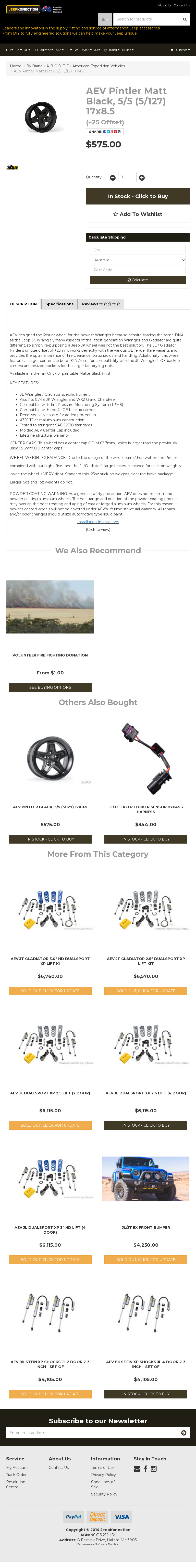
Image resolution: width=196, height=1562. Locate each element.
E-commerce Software (92, 1544)
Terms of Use (103, 1467)
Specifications (59, 304)
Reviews (90, 304)
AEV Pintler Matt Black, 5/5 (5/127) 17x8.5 (49, 71)
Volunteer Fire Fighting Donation (50, 655)
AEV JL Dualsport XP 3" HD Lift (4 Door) (50, 1229)
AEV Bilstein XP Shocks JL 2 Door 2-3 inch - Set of (50, 1364)
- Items (181, 50)
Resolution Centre (15, 1484)
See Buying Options (50, 687)
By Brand (110, 50)
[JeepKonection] (34, 9)
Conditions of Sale (103, 1484)
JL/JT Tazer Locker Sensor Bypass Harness (146, 809)
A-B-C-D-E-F (57, 66)
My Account (17, 1467)
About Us (165, 5)
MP (59, 50)
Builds (127, 50)
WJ (77, 50)
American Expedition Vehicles (98, 66)
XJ (96, 50)
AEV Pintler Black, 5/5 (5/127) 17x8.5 (50, 807)
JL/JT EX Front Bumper (146, 1227)
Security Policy (104, 1494)
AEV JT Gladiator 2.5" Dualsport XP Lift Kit (146, 961)
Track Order (16, 1474)
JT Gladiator (42, 50)
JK (18, 50)
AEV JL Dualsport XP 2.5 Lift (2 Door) (50, 1093)
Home (15, 66)
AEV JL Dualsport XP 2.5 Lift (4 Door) (146, 1093)
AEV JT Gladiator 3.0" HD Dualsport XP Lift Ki (50, 961)
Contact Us (182, 5)
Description (23, 304)
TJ (68, 50)
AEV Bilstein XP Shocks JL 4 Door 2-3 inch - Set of (146, 1364)
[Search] (185, 19)
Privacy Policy (103, 1474)
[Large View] (12, 167)
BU (8, 50)
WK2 (86, 50)
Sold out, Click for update (50, 991)
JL (26, 50)
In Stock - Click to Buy (138, 196)
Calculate (139, 280)
